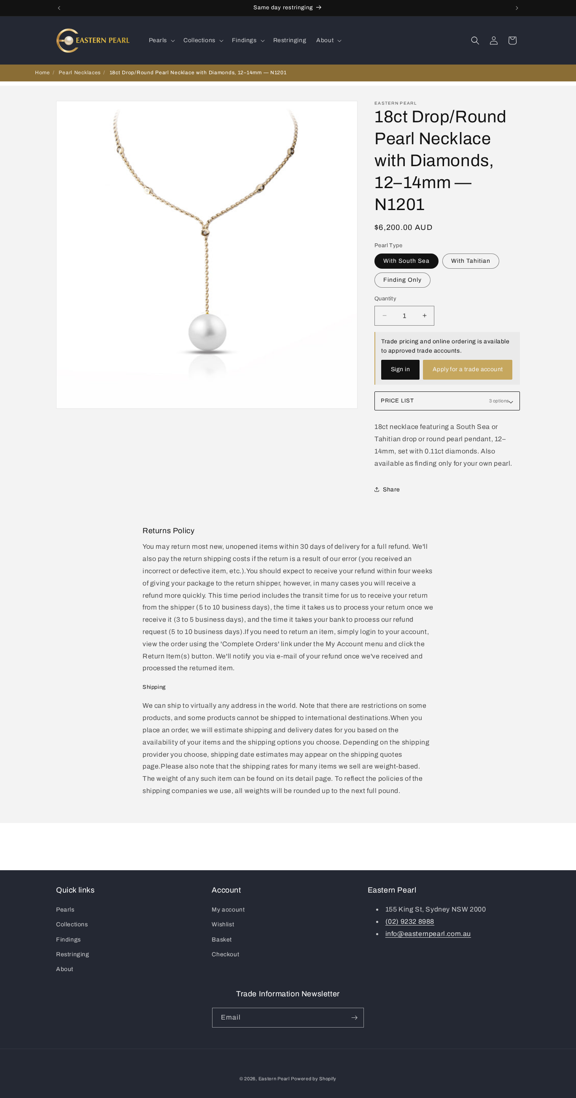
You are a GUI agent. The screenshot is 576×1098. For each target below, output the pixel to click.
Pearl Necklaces (80, 73)
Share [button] (391, 489)
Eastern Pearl (274, 1078)
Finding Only (402, 280)
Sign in (400, 369)
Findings (68, 939)
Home (42, 73)
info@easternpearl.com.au (428, 933)
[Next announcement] (517, 8)
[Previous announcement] (59, 8)
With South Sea (406, 261)
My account (228, 909)
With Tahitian (470, 261)
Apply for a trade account (468, 369)
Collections (72, 924)
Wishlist (223, 924)
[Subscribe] (354, 1018)
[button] (161, 40)
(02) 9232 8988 (409, 921)
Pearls (65, 909)
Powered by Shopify (313, 1078)
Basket (222, 939)
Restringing (72, 954)
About (64, 969)
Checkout (225, 954)
